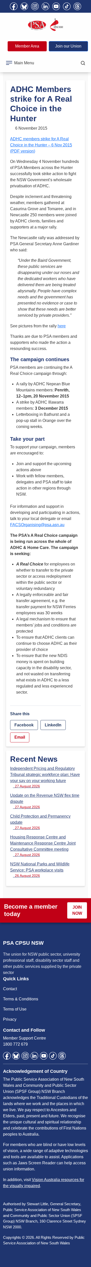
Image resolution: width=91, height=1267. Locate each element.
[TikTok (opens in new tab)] (67, 6)
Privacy (9, 1019)
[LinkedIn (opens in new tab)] (45, 6)
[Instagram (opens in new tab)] (35, 6)
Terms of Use (15, 1009)
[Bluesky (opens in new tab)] (24, 6)
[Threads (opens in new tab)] (77, 6)
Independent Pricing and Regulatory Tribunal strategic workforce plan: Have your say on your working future (45, 777)
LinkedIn (53, 725)
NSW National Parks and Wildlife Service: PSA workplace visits (40, 870)
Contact (10, 989)
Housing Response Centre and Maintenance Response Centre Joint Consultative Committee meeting (43, 846)
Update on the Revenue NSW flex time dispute (44, 801)
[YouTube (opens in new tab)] (56, 6)
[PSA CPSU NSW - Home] (45, 25)
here (62, 326)
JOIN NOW (77, 910)
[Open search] (83, 63)
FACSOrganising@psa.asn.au (37, 525)
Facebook (24, 725)
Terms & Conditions (20, 999)
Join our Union (68, 46)
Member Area (27, 46)
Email (19, 737)
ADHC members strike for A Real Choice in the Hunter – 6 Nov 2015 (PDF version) (41, 145)
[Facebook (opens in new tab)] (13, 6)
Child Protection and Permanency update (40, 822)
